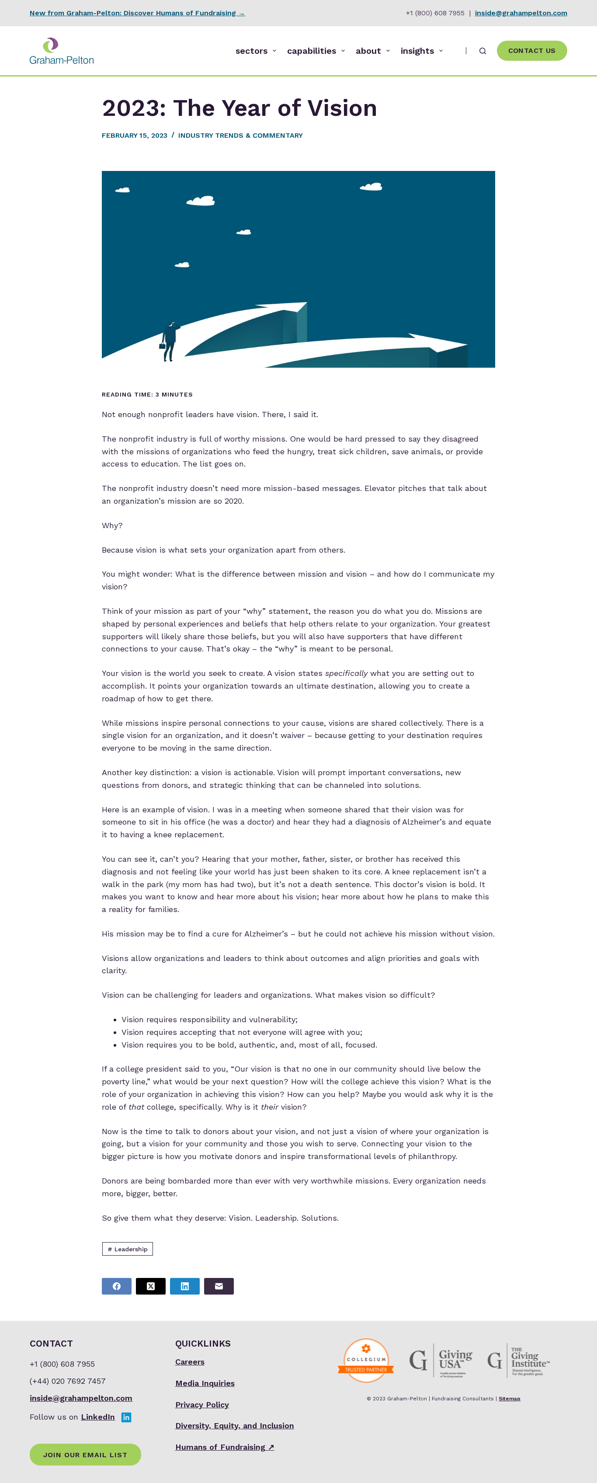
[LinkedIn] (185, 1286)
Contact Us (532, 50)
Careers (190, 1361)
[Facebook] (117, 1286)
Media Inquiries (205, 1383)
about (368, 50)
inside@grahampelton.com (521, 13)
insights (417, 50)
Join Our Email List (85, 1455)
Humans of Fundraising (224, 1447)
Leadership (128, 1249)
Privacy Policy (202, 1404)
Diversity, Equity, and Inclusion (234, 1425)
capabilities (311, 50)
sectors (251, 50)
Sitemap (510, 1399)
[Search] (482, 51)
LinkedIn (98, 1416)
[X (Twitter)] (151, 1286)
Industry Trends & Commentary (240, 135)
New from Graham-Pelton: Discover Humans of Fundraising (137, 13)
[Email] (219, 1286)
